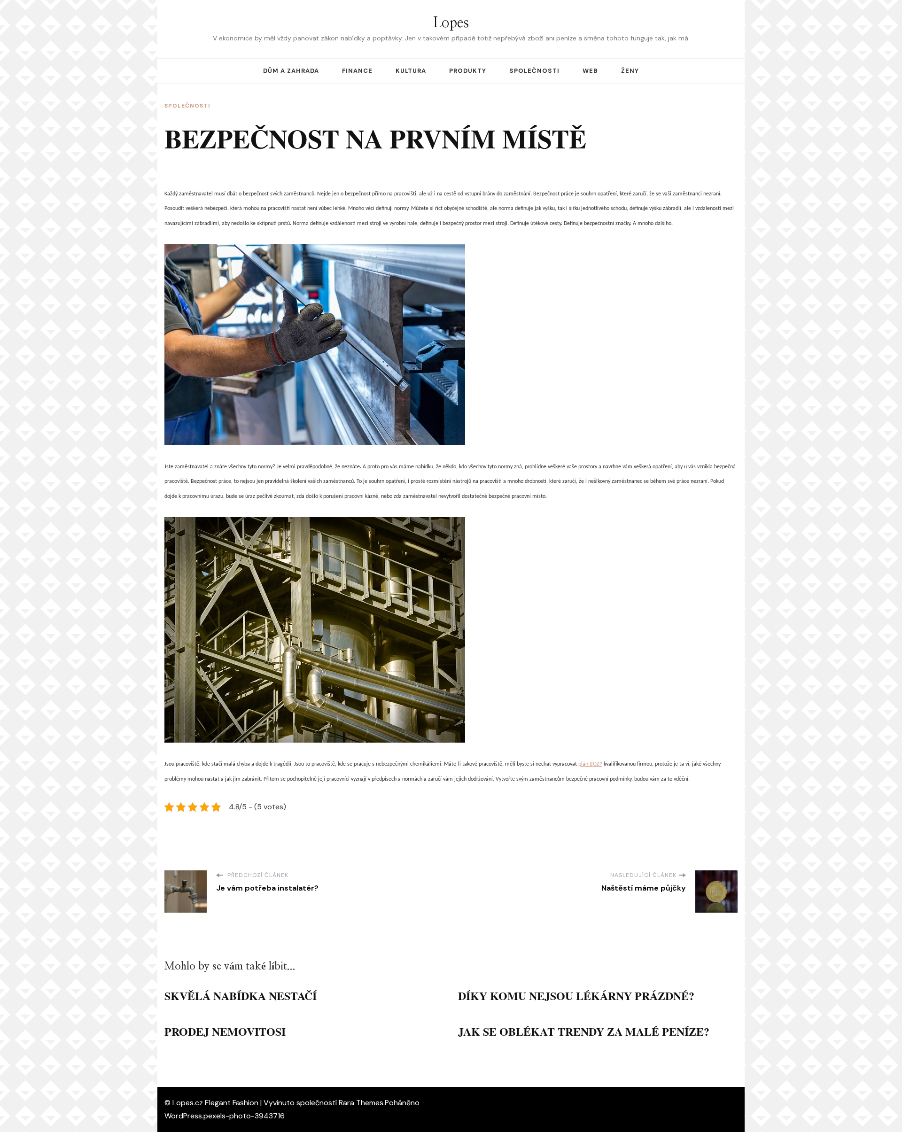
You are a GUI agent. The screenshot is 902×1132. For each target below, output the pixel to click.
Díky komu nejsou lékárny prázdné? (576, 995)
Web (590, 71)
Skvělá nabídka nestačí (240, 995)
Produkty (467, 71)
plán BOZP (590, 764)
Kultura (411, 71)
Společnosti (534, 71)
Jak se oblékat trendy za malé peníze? (583, 1031)
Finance (357, 71)
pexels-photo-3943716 (244, 1116)
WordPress (183, 1116)
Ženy (630, 71)
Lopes (451, 23)
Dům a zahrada (291, 71)
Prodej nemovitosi (225, 1031)
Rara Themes (361, 1103)
